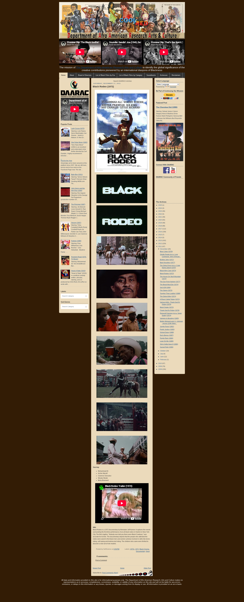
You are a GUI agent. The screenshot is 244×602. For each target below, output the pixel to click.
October (163, 351)
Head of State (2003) (78, 271)
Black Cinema (144, 549)
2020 (160, 220)
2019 (160, 223)
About (72, 75)
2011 (160, 246)
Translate (173, 87)
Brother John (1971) (167, 260)
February (163, 359)
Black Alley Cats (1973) (168, 271)
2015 (160, 235)
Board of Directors (85, 75)
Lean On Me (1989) (166, 341)
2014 (160, 237)
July (161, 354)
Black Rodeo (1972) (103, 86)
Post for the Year (66, 161)
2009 (160, 366)
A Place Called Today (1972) (170, 299)
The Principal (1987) (78, 204)
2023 (160, 211)
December (164, 249)
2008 (160, 369)
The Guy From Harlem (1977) (170, 282)
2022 (160, 214)
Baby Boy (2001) (77, 174)
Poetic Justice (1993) (167, 329)
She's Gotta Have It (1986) (169, 344)
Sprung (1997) (76, 223)
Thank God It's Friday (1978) (169, 310)
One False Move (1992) (79, 142)
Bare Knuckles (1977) (167, 263)
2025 (160, 205)
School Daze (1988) (167, 332)
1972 (137, 549)
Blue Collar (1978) (166, 251)
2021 (160, 217)
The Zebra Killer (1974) (168, 296)
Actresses (163, 75)
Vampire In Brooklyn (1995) (169, 318)
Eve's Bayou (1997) (166, 335)
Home (122, 568)
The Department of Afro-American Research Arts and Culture (109, 67)
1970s (132, 549)
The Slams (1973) (166, 290)
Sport (148, 551)
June (162, 357)
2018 (160, 226)
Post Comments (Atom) (110, 573)
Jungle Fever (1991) (167, 326)
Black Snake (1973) (167, 307)
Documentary (140, 551)
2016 (160, 232)
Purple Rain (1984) (166, 338)
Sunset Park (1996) (166, 347)
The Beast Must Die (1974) (169, 284)
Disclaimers (176, 75)
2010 (160, 363)
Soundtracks (151, 75)
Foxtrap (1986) (76, 241)
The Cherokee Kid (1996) (166, 107)
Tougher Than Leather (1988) (170, 293)
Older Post (147, 568)
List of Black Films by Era (105, 75)
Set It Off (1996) (165, 287)
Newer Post (97, 568)
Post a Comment (101, 560)
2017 (160, 229)
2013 (160, 240)
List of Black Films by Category (130, 75)
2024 (160, 208)
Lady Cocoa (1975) (78, 128)
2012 (160, 243)
